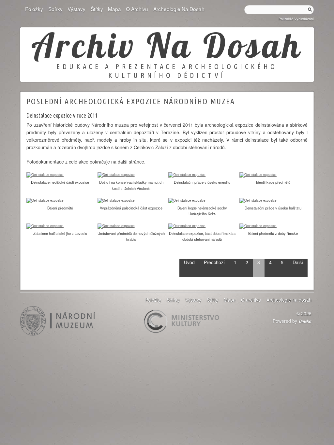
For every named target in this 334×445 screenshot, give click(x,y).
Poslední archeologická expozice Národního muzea (130, 101)
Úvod (189, 262)
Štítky (97, 8)
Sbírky (55, 8)
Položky (34, 8)
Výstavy (76, 8)
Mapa (114, 8)
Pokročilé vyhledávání (296, 18)
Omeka (304, 321)
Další (298, 262)
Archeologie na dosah (178, 8)
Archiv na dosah (167, 45)
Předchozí (214, 262)
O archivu (137, 8)
